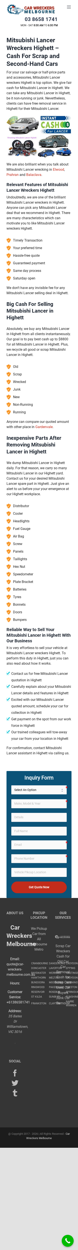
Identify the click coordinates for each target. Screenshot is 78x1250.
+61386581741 (18, 1002)
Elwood (58, 169)
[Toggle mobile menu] (69, 7)
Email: (15, 959)
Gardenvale (44, 427)
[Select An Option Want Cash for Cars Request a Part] (39, 789)
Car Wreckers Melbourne (21, 936)
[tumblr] (14, 1092)
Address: (15, 1011)
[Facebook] (14, 1073)
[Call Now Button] (68, 1241)
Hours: (15, 983)
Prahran (12, 175)
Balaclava (33, 175)
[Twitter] (14, 1083)
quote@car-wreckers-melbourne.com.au (20, 969)
